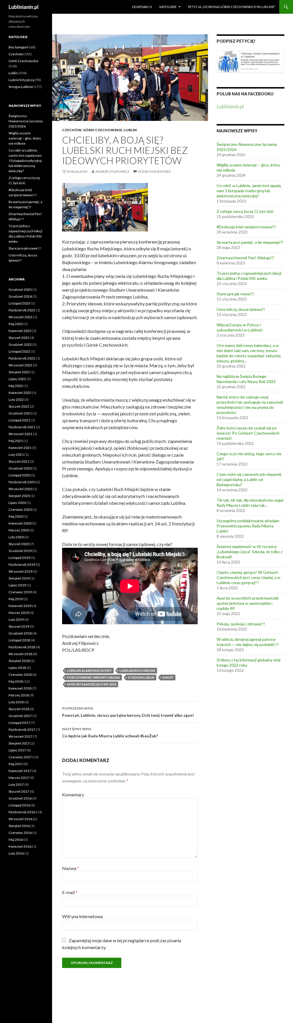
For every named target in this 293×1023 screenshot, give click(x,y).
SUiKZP (167, 677)
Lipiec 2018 (17, 667)
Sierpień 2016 (19, 826)
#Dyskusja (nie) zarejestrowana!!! (246, 226)
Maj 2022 (16, 386)
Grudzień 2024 (20, 296)
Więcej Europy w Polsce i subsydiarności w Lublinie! (240, 327)
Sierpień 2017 (19, 743)
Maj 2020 (16, 516)
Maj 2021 (16, 441)
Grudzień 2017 (20, 716)
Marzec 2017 (19, 777)
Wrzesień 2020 (20, 489)
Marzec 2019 (19, 612)
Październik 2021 (22, 427)
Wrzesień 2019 (20, 571)
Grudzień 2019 (20, 551)
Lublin (130, 130)
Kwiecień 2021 (20, 447)
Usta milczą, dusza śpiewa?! (241, 309)
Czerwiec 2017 (20, 757)
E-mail (70, 892)
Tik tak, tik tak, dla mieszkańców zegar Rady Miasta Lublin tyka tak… (250, 503)
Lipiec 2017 (17, 750)
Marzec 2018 (19, 695)
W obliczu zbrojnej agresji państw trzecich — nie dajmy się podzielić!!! (248, 642)
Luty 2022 (16, 399)
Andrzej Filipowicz (112, 171)
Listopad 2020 (19, 475)
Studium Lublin (141, 677)
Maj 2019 (16, 599)
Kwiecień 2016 (20, 846)
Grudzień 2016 (20, 798)
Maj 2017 (16, 764)
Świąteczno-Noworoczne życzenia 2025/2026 (26, 121)
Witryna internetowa (82, 916)
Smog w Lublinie (21, 87)
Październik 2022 (22, 358)
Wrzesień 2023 (20, 317)
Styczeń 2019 (19, 626)
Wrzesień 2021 (20, 434)
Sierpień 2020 (19, 496)
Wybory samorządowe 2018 (91, 684)
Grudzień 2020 (20, 468)
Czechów (71, 130)
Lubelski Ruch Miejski (137, 670)
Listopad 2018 (19, 640)
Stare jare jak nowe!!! (236, 293)
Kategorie (168, 7)
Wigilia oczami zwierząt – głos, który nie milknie (25, 138)
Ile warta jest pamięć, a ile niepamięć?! (250, 242)
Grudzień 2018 (20, 633)
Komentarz (73, 794)
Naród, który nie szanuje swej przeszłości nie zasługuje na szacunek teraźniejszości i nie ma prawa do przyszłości (250, 404)
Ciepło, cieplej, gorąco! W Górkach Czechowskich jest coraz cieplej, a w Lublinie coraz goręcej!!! (248, 577)
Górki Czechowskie (102, 130)
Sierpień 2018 (19, 661)
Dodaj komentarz (154, 171)
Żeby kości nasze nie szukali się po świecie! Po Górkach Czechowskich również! (248, 433)
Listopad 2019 (19, 557)
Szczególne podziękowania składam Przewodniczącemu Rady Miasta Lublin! (248, 525)
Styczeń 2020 (19, 544)
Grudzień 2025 (20, 289)
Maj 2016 (16, 839)
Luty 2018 (16, 702)
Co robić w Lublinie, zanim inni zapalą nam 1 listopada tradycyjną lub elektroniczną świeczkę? (249, 190)
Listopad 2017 (19, 722)
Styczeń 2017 (19, 791)
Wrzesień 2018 (20, 654)
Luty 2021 (16, 454)
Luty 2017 (16, 784)
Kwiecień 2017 (20, 771)
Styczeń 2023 (19, 337)
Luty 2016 (16, 853)
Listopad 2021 (19, 420)
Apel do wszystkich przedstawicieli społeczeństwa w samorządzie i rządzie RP (247, 603)
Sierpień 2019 (19, 578)
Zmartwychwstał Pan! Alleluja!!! (245, 257)
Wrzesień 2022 (20, 365)
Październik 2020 (22, 482)
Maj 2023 (16, 324)
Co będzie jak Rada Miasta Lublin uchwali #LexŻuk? (110, 732)
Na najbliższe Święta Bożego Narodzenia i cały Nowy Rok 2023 (246, 379)
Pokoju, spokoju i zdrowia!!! (241, 623)
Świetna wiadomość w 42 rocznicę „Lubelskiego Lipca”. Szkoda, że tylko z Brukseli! (249, 551)
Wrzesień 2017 (20, 736)
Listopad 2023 (19, 303)
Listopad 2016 (19, 805)
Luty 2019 (16, 619)
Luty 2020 (16, 537)
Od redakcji (142, 7)
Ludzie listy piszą (21, 80)
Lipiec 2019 (17, 585)
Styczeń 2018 (19, 709)
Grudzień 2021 (20, 413)
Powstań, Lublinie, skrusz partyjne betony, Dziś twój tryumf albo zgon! (128, 712)
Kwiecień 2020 (20, 523)
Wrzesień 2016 (20, 819)
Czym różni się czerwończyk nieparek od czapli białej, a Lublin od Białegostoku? (249, 479)
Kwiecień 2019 (20, 606)
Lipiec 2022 (17, 379)
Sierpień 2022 (19, 372)
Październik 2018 (22, 647)
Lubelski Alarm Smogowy (89, 670)
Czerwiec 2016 (20, 832)
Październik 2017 (22, 729)
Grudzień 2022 (20, 344)
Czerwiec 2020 (20, 509)
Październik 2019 (22, 564)
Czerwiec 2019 (20, 592)
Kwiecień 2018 (20, 688)
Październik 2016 (22, 812)
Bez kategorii (19, 47)
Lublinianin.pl (24, 7)
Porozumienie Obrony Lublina (93, 677)
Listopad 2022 (19, 351)
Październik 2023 (22, 310)
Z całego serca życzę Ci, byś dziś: (245, 211)
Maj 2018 (16, 681)
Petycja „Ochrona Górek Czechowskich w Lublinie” (232, 7)
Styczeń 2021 (19, 461)
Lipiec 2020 (17, 502)
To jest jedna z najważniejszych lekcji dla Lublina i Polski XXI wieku (249, 276)
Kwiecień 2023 (20, 331)
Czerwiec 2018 (20, 674)
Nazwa (70, 868)
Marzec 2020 (19, 530)
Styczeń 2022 (19, 406)
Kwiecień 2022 (20, 392)
